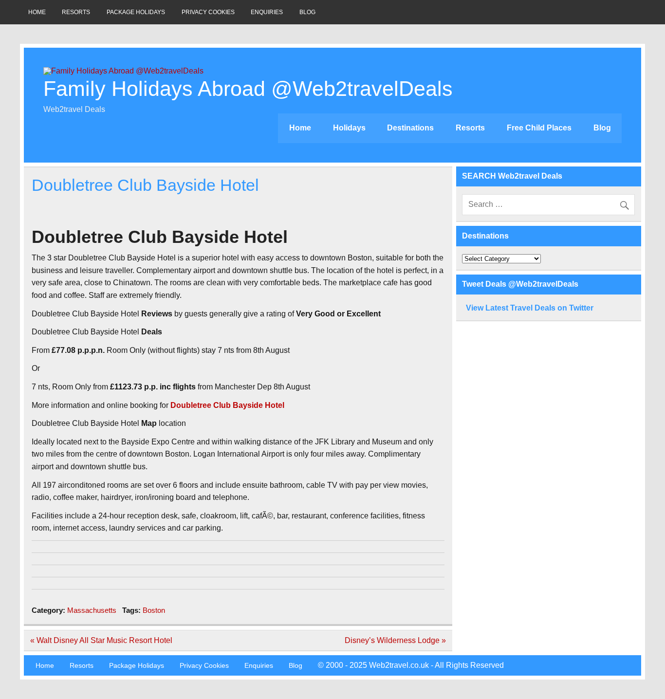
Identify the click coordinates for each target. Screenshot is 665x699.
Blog (307, 12)
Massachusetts (91, 610)
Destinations (410, 128)
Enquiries (267, 12)
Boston (154, 610)
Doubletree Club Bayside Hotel (227, 405)
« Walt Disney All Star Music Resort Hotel (101, 640)
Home (37, 12)
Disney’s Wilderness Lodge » (395, 640)
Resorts (76, 12)
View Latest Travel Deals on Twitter (529, 308)
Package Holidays (136, 12)
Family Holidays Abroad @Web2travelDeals (248, 88)
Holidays (349, 128)
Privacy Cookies (208, 12)
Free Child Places (539, 128)
